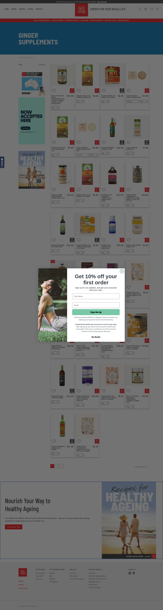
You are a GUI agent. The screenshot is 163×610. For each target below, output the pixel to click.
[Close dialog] (122, 271)
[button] (2, 162)
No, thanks (96, 337)
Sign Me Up (96, 312)
